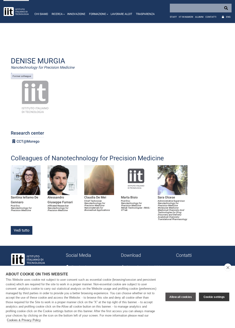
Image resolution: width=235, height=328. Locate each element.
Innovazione (76, 14)
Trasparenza (145, 14)
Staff (173, 17)
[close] (228, 267)
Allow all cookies (180, 297)
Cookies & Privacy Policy (24, 320)
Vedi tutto (21, 230)
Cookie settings (214, 297)
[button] (57, 11)
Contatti (210, 17)
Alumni (199, 17)
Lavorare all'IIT (121, 14)
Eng (228, 17)
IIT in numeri (186, 17)
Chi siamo (41, 14)
